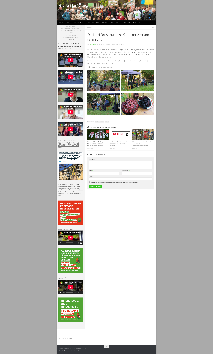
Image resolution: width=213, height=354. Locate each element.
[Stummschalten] (78, 243)
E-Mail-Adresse (126, 170)
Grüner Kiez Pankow (73, 5)
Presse (88, 22)
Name (91, 170)
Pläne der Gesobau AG (116, 22)
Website (91, 176)
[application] (70, 238)
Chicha (96, 121)
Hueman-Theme (77, 350)
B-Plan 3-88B (95, 22)
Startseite (61, 22)
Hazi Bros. (102, 121)
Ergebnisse (104, 22)
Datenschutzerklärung (66, 338)
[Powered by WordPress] (64, 350)
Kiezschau (127, 22)
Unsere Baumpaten (79, 22)
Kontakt (134, 22)
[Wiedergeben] (60, 243)
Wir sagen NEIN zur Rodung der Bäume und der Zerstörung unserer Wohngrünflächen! (96, 143)
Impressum (63, 335)
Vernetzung (141, 22)
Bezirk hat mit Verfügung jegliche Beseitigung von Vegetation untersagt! (118, 143)
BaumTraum (93, 44)
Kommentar (92, 159)
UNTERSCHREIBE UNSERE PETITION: (69, 144)
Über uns (68, 22)
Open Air (107, 121)
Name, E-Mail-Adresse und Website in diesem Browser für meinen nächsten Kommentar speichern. (114, 182)
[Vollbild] (81, 243)
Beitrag (89, 27)
